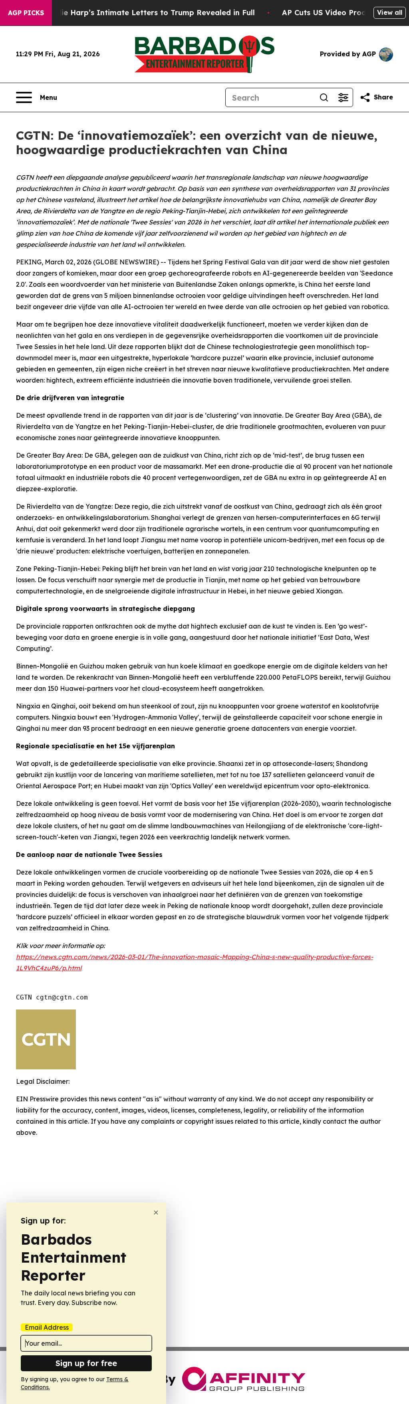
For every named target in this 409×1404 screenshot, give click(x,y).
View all (389, 12)
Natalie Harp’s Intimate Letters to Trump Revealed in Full (148, 12)
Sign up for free (86, 1363)
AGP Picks (26, 13)
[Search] (324, 97)
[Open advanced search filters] (343, 97)
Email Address (47, 1327)
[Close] (156, 1212)
